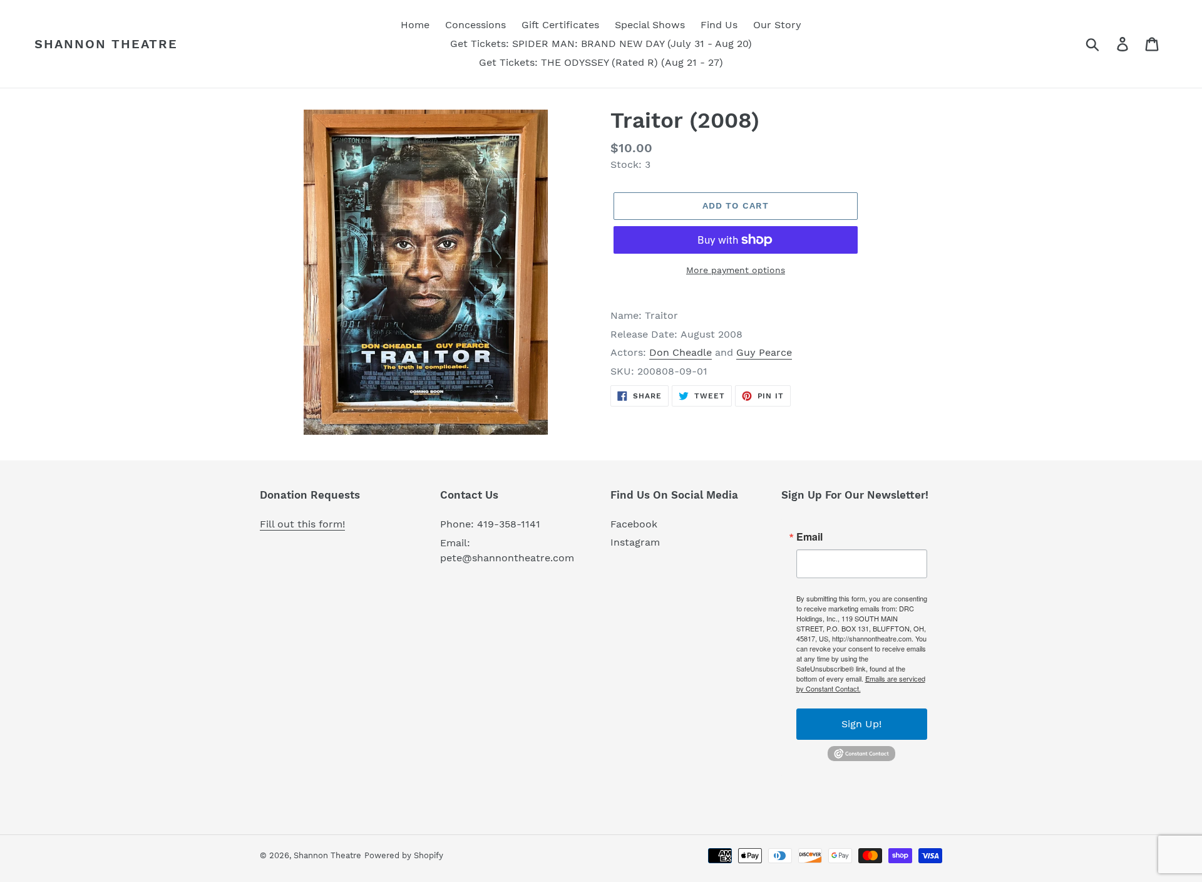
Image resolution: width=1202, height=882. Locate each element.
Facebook (633, 524)
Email (809, 537)
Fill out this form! (302, 524)
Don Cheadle (680, 352)
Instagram (635, 542)
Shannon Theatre (106, 43)
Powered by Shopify (403, 855)
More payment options (735, 270)
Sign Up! (861, 724)
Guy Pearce (764, 352)
